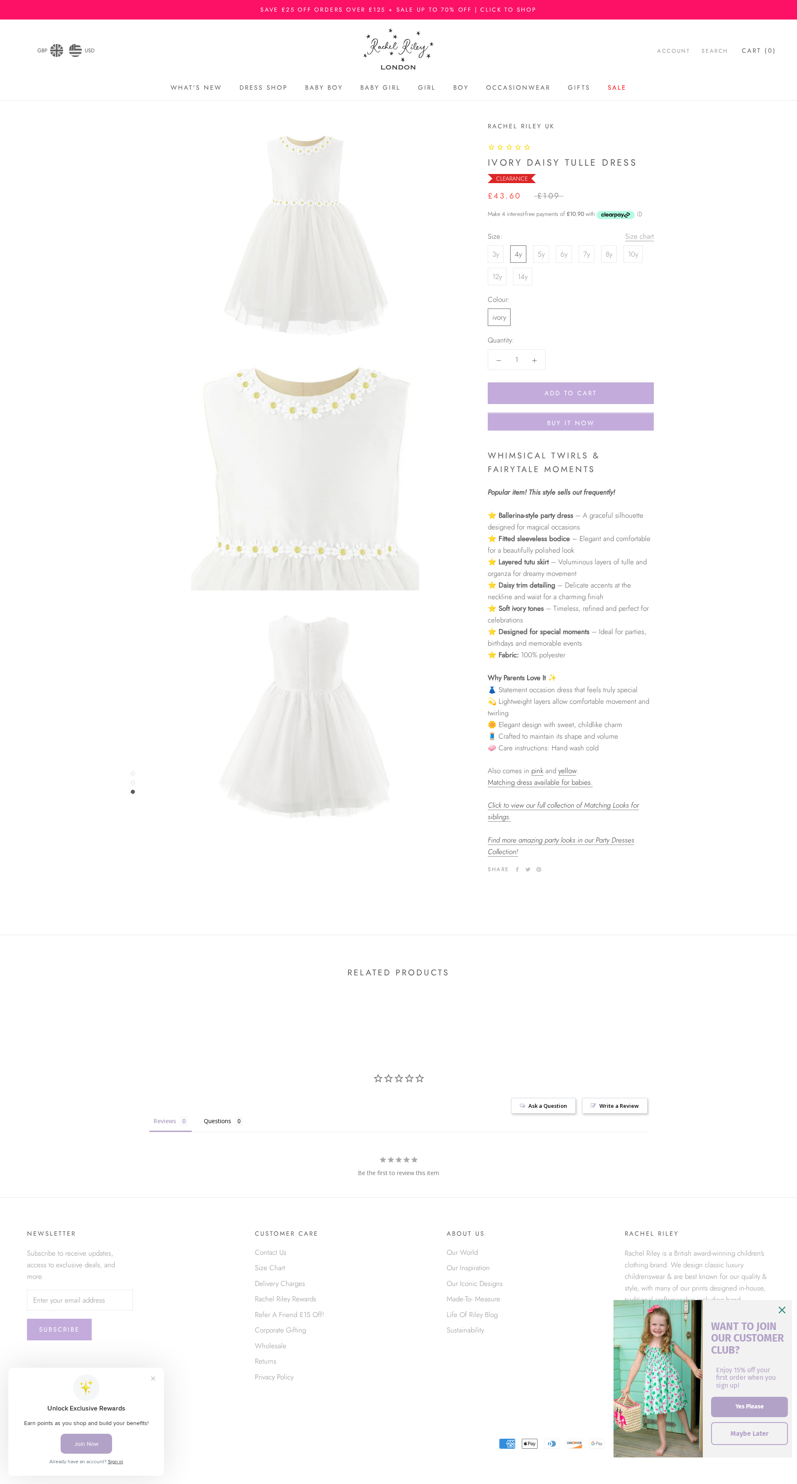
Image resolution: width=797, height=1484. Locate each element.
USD (90, 50)
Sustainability (465, 1330)
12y (497, 277)
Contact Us (270, 1252)
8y (609, 255)
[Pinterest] (538, 869)
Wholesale (270, 1346)
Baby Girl (380, 87)
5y (541, 255)
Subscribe (59, 1329)
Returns (265, 1361)
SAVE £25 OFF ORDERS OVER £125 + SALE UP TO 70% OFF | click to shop (398, 9)
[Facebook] (517, 869)
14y (523, 277)
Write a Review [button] (619, 1105)
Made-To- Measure (473, 1299)
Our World (462, 1252)
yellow (567, 771)
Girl (427, 87)
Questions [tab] (217, 1121)
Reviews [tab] (165, 1121)
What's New (196, 87)
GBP (42, 50)
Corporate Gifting (280, 1330)
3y (495, 255)
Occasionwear (518, 87)
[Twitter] (528, 869)
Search (715, 51)
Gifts (579, 87)
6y (563, 255)
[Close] (782, 1310)
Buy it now (571, 423)
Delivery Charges (280, 1283)
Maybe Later (749, 1433)
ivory (499, 318)
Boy (461, 87)
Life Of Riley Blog (472, 1315)
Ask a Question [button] (547, 1105)
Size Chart (270, 1268)
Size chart (639, 237)
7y (586, 255)
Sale (617, 87)
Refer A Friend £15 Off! (289, 1315)
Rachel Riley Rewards (285, 1299)
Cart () (759, 51)
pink (537, 771)
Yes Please (750, 1406)
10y (633, 255)
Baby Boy (324, 87)
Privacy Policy (274, 1377)
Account (673, 51)
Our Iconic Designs (475, 1283)
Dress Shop (264, 87)
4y (518, 255)
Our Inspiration (468, 1268)
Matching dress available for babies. (540, 783)
